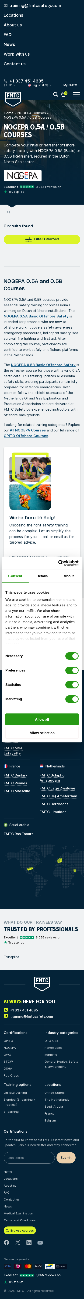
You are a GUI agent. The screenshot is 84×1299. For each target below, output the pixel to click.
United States (55, 1092)
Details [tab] (42, 576)
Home (9, 113)
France (50, 1113)
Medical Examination (18, 1213)
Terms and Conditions (19, 1220)
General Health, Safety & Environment (61, 1064)
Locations (13, 15)
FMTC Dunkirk (15, 775)
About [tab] (69, 576)
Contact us (15, 63)
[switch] (72, 670)
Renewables (54, 1047)
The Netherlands (57, 1099)
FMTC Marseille (17, 791)
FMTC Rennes (15, 783)
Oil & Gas (51, 1040)
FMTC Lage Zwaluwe (57, 788)
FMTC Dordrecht (54, 804)
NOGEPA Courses (31, 113)
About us (13, 24)
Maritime (51, 1054)
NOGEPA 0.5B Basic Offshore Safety (43, 365)
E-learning (11, 1111)
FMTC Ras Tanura (19, 834)
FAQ (8, 34)
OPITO (8, 1040)
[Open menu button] (76, 94)
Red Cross (11, 1075)
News (9, 44)
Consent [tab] (15, 576)
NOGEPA (10, 1047)
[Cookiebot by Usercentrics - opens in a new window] (59, 563)
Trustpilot (11, 957)
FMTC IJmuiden (53, 812)
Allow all (42, 719)
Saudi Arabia (54, 1106)
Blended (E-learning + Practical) (19, 1102)
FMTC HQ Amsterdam (58, 796)
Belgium (50, 1120)
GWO (7, 1054)
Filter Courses (46, 239)
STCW (8, 1061)
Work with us (17, 54)
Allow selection (42, 733)
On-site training (15, 1092)
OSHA (8, 1068)
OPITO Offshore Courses (26, 436)
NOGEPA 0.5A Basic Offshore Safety (36, 316)
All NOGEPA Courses (28, 430)
